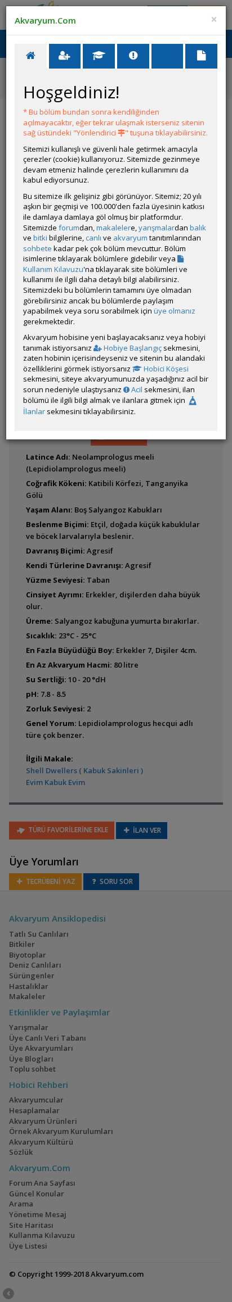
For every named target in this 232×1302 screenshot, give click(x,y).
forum (69, 228)
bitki (40, 238)
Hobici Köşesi (165, 369)
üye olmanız (174, 311)
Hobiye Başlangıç (132, 348)
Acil (136, 389)
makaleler (113, 228)
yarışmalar (157, 228)
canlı (93, 238)
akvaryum (130, 238)
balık (198, 228)
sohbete (37, 248)
